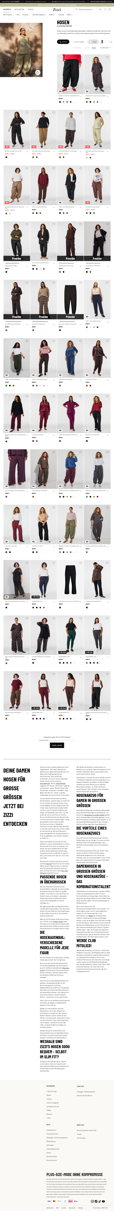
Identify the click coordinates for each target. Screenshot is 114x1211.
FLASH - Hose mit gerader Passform (93, 321)
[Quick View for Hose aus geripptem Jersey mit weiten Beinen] (27, 491)
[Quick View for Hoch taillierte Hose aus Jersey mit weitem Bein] (81, 602)
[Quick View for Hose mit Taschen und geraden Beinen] (54, 263)
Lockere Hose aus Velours (91, 379)
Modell (94, 48)
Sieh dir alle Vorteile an (84, 1095)
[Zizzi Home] (57, 9)
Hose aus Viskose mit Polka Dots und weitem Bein (14, 657)
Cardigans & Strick (53, 1106)
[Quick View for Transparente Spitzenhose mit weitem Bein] (54, 657)
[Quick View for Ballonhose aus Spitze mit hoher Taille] (27, 151)
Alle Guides (50, 1145)
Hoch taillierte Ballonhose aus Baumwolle (41, 151)
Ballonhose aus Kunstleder (11, 265)
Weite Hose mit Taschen (37, 546)
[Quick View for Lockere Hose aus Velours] (107, 380)
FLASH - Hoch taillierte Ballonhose (39, 207)
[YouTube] (103, 1201)
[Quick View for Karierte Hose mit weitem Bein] (54, 324)
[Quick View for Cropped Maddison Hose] (54, 602)
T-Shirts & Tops (52, 1091)
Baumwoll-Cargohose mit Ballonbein (13, 712)
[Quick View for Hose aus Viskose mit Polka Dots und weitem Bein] (27, 657)
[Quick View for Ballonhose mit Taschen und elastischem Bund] (81, 96)
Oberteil (49, 864)
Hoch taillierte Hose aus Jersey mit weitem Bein (69, 601)
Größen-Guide (58, 921)
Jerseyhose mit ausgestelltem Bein (93, 601)
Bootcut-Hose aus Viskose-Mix (92, 434)
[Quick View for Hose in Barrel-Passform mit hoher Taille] (81, 324)
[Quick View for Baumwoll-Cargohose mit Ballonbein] (27, 713)
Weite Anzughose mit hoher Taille (66, 265)
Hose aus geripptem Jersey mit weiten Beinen (15, 490)
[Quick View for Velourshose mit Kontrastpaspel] (81, 380)
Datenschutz (50, 1208)
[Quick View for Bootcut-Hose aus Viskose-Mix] (107, 435)
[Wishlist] (80, 57)
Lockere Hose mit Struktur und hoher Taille (68, 434)
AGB (57, 1208)
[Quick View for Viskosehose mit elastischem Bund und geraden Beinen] (107, 713)
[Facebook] (96, 1201)
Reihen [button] (51, 15)
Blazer (91, 916)
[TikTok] (99, 1201)
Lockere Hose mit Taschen (11, 546)
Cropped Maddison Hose (37, 601)
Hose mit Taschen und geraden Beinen (40, 262)
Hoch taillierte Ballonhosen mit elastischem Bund (95, 151)
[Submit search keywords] (76, 9)
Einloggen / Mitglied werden (86, 1092)
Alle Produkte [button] (7, 15)
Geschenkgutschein (53, 1149)
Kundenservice (51, 1130)
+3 (73, 102)
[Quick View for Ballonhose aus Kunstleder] (27, 266)
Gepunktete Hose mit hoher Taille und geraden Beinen (15, 435)
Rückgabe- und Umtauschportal (57, 1137)
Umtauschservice (52, 1134)
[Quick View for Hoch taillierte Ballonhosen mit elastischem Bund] (107, 151)
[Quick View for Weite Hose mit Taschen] (54, 546)
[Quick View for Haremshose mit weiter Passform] (107, 207)
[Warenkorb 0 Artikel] (109, 9)
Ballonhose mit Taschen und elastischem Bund (69, 95)
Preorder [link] (61, 15)
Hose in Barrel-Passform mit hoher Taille (67, 324)
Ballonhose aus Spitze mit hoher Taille (13, 151)
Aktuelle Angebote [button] (39, 15)
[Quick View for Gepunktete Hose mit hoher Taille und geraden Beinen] (27, 435)
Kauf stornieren (52, 1160)
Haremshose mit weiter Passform (93, 207)
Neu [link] (18, 15)
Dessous (49, 1114)
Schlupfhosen (61, 783)
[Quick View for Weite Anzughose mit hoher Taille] (81, 266)
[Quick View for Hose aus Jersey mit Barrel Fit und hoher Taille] (107, 546)
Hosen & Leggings (52, 1103)
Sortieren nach (104, 48)
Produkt (87, 48)
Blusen (49, 1095)
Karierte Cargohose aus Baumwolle (39, 490)
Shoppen (7, 9)
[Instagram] (92, 1201)
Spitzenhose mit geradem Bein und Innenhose (15, 601)
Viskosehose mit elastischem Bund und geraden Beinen (96, 713)
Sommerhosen (45, 783)
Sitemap (80, 1208)
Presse (79, 1134)
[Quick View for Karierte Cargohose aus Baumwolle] (54, 491)
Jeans (49, 1118)
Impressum (72, 1208)
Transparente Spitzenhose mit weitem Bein (41, 656)
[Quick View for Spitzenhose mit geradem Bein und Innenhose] (27, 602)
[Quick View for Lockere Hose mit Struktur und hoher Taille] (81, 435)
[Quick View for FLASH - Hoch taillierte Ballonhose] (54, 207)
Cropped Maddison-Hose (64, 656)
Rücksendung (51, 1141)
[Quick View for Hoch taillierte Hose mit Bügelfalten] (27, 324)
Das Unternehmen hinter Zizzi (86, 1130)
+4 (47, 607)
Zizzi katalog (81, 1138)
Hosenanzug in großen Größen (94, 815)
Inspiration (19, 9)
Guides (31, 9)
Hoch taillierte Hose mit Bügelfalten (13, 324)
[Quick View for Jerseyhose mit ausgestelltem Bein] (107, 602)
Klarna (49, 1153)
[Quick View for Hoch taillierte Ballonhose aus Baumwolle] (54, 151)
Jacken (49, 1099)
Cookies (63, 1208)
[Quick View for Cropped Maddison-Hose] (81, 657)
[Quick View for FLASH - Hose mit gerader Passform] (107, 321)
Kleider (49, 1110)
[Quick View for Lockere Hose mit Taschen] (27, 546)
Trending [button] (25, 15)
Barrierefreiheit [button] (52, 1156)
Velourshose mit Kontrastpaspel (66, 379)
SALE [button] (69, 15)
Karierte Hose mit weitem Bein (38, 324)
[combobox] (85, 9)
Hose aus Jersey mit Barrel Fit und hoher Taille (96, 546)
